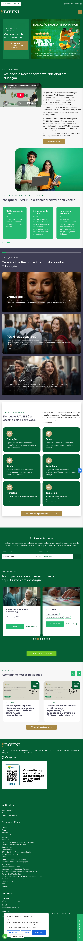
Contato (5, 886)
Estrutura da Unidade (10, 854)
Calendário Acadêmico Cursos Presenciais (18, 842)
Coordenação (7, 850)
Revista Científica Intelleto (12, 874)
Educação (11, 439)
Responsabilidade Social (11, 867)
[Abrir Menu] (80, 12)
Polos (4, 830)
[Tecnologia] (49, 487)
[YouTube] (10, 757)
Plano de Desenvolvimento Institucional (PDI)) (19, 871)
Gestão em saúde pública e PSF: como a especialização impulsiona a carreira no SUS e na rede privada (61, 711)
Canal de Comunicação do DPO (14, 845)
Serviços (5, 832)
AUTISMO (11, 610)
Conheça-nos (7, 847)
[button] (16, 45)
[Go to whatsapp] (4, 936)
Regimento (6, 864)
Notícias (10, 703)
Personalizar (13, 932)
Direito (9, 466)
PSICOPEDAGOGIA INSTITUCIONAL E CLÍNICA (57, 612)
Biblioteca (5, 813)
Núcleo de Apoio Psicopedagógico (15, 862)
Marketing (11, 493)
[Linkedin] (15, 757)
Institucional (6, 835)
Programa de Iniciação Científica (14, 859)
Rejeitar (26, 932)
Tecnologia (51, 493)
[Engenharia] (49, 460)
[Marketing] (9, 487)
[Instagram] (3, 757)
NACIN (4, 857)
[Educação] (9, 434)
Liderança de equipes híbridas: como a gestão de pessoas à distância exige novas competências (20, 711)
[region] (26, 925)
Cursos (4, 828)
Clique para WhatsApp (74, 4)
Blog (3, 884)
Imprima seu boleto (9, 815)
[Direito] (9, 460)
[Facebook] (6, 757)
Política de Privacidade (10, 881)
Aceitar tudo (39, 932)
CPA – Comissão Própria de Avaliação (16, 852)
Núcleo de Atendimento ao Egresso (15, 869)
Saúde (49, 439)
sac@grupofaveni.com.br (11, 907)
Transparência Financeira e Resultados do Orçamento (22, 876)
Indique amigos (11, 4)
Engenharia (51, 466)
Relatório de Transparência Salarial (15, 879)
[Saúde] (49, 434)
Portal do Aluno (7, 810)
